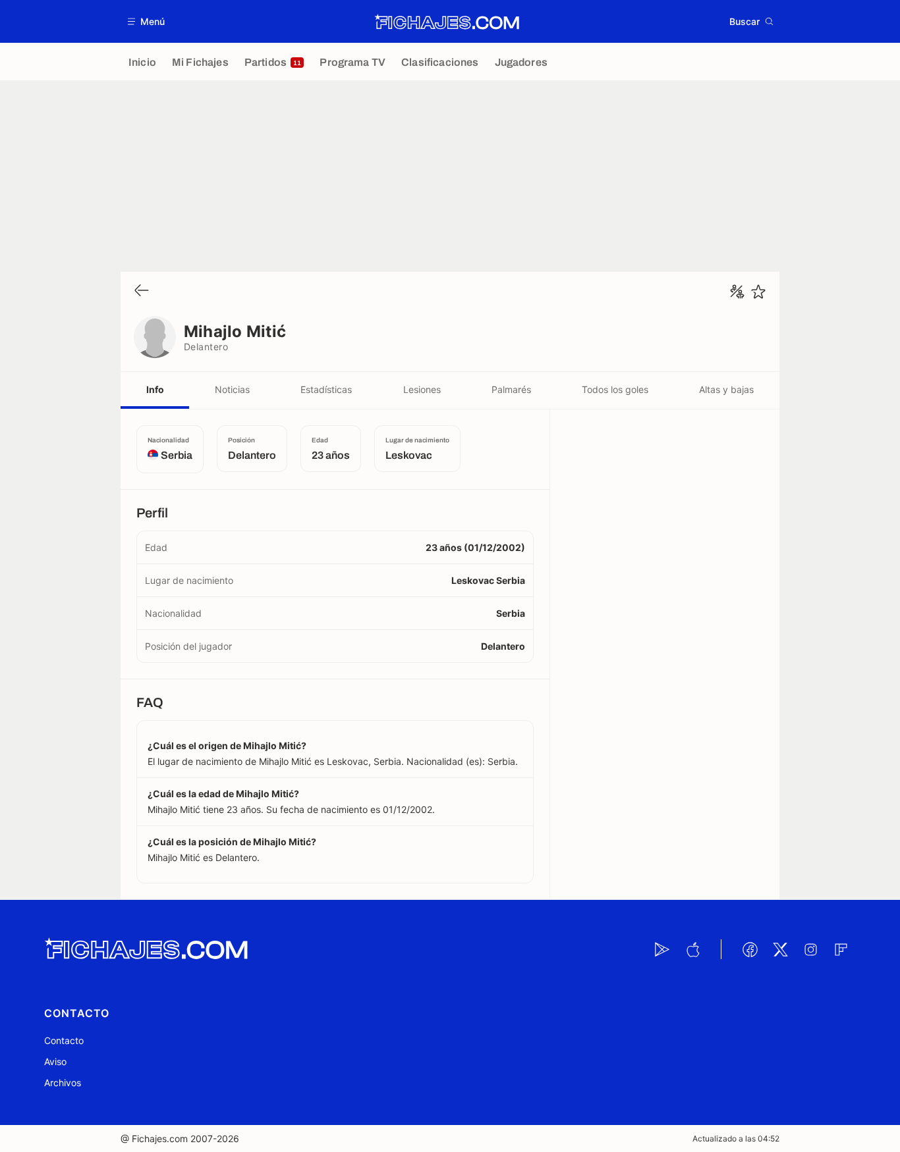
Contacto (64, 1040)
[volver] (142, 291)
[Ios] (692, 949)
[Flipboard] (841, 949)
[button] (147, 21)
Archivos (62, 1082)
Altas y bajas (726, 389)
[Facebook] (750, 949)
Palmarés (511, 389)
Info (155, 389)
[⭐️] (758, 292)
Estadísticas (326, 389)
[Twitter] (780, 949)
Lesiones (422, 389)
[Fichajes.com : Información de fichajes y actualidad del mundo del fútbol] (447, 22)
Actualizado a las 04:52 (735, 1138)
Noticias (232, 389)
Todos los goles (615, 389)
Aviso (55, 1061)
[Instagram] (810, 949)
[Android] (662, 949)
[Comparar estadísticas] (737, 292)
